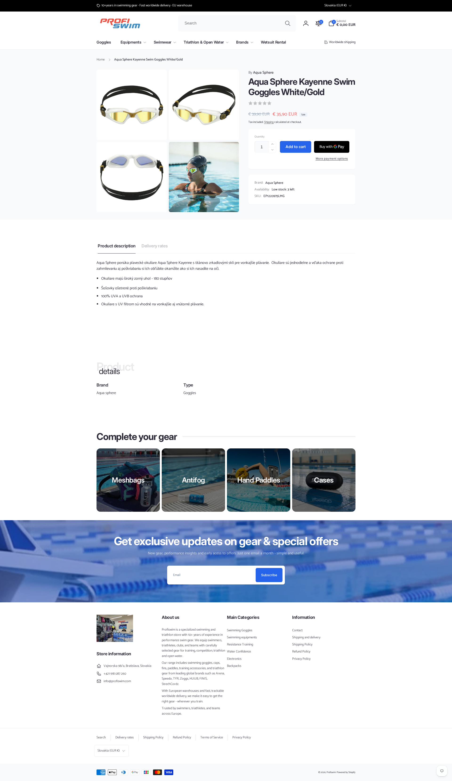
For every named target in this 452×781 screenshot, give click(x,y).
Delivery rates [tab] (154, 245)
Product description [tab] (117, 245)
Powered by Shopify (346, 772)
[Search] (287, 23)
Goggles (189, 393)
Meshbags (128, 480)
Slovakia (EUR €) (335, 5)
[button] (341, 23)
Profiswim (331, 772)
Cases (323, 480)
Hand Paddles (258, 480)
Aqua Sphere (261, 73)
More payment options (332, 158)
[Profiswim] (115, 641)
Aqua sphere (106, 393)
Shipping (269, 122)
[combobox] (237, 23)
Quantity (259, 136)
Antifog (193, 480)
